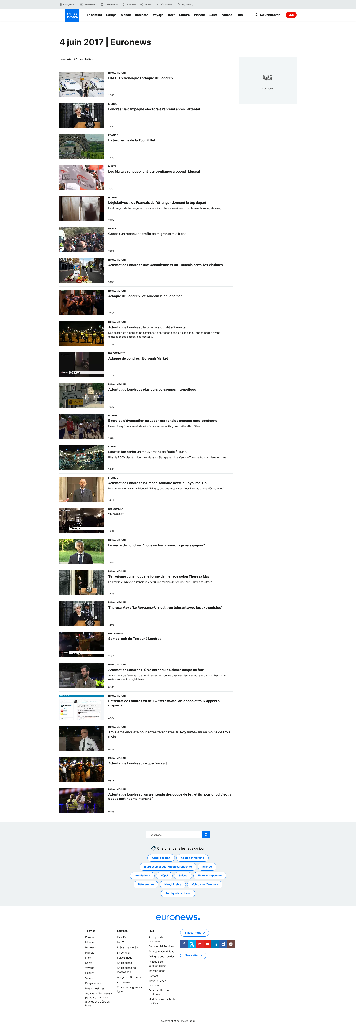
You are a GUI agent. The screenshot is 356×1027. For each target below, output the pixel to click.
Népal (164, 875)
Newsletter (192, 955)
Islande (207, 866)
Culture (184, 15)
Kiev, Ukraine (172, 884)
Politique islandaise (178, 893)
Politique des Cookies (161, 956)
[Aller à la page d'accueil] (72, 15)
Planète (199, 15)
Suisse (183, 875)
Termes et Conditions (161, 951)
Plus (151, 930)
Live (291, 14)
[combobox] (198, 4)
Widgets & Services (129, 977)
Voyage (158, 15)
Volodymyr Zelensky (205, 884)
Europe (111, 15)
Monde (126, 15)
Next (171, 15)
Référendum (146, 884)
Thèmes (90, 930)
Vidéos (227, 15)
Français (67, 4)
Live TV (121, 937)
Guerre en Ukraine (192, 857)
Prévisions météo (127, 947)
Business (141, 15)
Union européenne (210, 875)
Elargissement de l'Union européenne (168, 866)
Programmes (93, 983)
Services (122, 930)
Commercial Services (161, 946)
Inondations (142, 875)
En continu (94, 15)
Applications (124, 962)
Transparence (157, 970)
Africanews (123, 982)
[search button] (179, 4)
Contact (153, 975)
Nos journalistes (94, 988)
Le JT (120, 942)
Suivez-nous (124, 957)
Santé (213, 15)
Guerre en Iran (161, 857)
